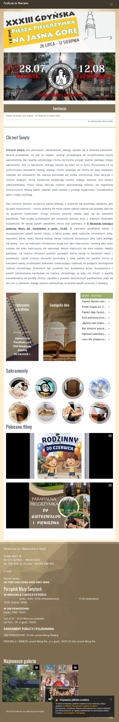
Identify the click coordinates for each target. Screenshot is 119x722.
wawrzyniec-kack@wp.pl (27, 571)
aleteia (95, 295)
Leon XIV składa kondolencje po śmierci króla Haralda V (94, 339)
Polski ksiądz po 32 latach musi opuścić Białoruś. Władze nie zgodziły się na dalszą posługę (94, 306)
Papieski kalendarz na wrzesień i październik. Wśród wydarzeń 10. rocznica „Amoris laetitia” (94, 333)
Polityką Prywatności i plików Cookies (80, 706)
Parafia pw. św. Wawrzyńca (16, 3)
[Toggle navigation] (111, 4)
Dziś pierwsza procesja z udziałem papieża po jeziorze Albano (94, 317)
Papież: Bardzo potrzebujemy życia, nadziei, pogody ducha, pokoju (94, 301)
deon (85, 295)
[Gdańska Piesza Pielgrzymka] (59, 76)
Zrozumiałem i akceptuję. (74, 713)
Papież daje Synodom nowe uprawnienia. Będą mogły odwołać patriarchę (94, 312)
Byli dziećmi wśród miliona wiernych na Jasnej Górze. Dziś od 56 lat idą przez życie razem (94, 328)
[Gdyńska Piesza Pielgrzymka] (59, 31)
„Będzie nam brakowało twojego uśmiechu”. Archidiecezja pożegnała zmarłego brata (94, 323)
